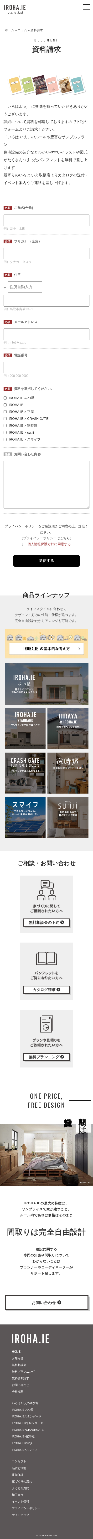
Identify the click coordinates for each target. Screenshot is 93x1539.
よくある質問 (20, 1488)
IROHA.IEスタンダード (26, 1416)
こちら (65, 538)
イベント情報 (20, 1501)
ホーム (9, 30)
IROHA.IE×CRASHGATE (28, 1429)
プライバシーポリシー (26, 1508)
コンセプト (19, 1461)
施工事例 (17, 1495)
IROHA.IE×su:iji (22, 1443)
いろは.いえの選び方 (25, 1403)
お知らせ (17, 1358)
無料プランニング (44, 1057)
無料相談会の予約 (44, 922)
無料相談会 (19, 1365)
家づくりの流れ (22, 1481)
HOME (16, 1351)
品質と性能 (19, 1468)
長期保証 (17, 1475)
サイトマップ (20, 1515)
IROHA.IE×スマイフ (24, 1450)
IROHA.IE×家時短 (23, 1436)
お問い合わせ (44, 1302)
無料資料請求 (20, 1378)
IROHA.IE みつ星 (23, 1409)
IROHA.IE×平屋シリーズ (27, 1423)
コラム (22, 30)
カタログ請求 (45, 990)
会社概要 (17, 1391)
